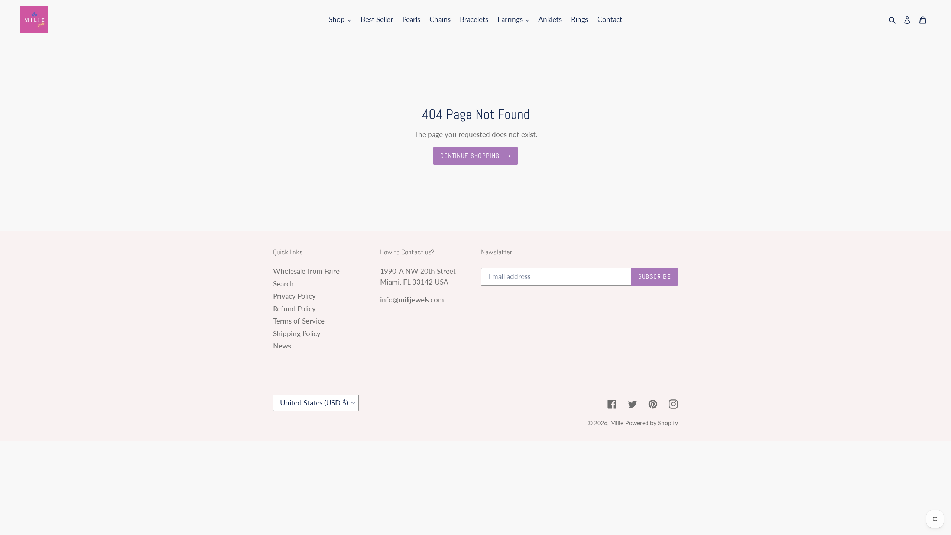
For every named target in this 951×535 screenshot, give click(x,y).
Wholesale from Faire (306, 271)
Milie (616, 422)
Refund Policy (294, 308)
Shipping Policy (297, 333)
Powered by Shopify (651, 422)
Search (283, 283)
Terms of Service (299, 321)
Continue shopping (469, 156)
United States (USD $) (314, 402)
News (282, 345)
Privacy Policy (294, 296)
